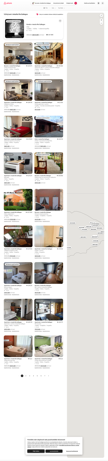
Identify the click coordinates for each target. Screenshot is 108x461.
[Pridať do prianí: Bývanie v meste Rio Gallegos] (30, 44)
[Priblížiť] (101, 20)
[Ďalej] (48, 376)
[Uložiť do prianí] (60, 21)
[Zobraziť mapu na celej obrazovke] (101, 15)
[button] (35, 35)
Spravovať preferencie (72, 451)
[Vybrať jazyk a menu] (98, 3)
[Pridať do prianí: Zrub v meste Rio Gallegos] (61, 118)
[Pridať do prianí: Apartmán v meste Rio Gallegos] (61, 44)
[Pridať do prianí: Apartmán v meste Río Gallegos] (61, 81)
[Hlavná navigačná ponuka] (102, 3)
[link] (18, 376)
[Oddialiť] (101, 23)
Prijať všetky (36, 451)
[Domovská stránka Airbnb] (8, 3)
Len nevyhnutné (54, 451)
